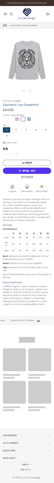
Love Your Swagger (31, 477)
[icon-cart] (48, 14)
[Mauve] (17, 119)
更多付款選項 (27, 177)
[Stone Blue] (29, 119)
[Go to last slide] (24, 91)
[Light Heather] (23, 119)
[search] (11, 14)
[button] (27, 163)
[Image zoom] (27, 60)
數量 (5, 149)
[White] (11, 119)
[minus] (6, 154)
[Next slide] (30, 91)
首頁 (5, 25)
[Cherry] (5, 119)
